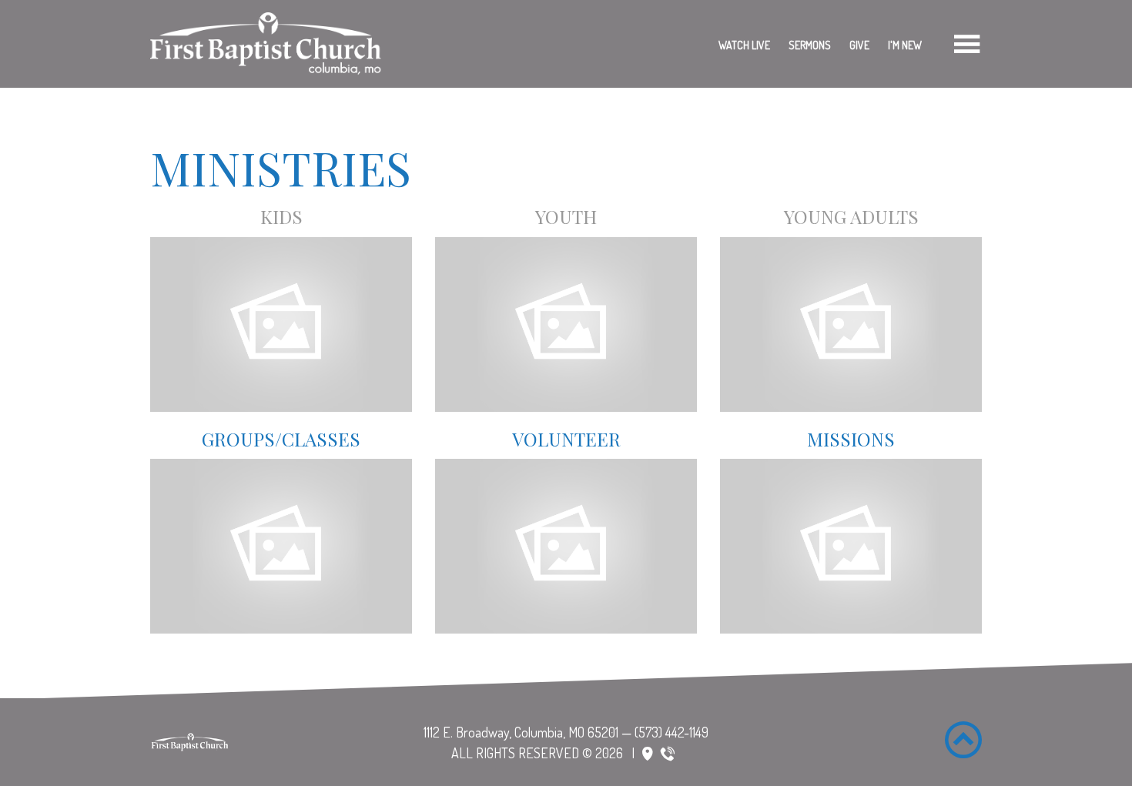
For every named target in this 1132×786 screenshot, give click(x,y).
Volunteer (566, 438)
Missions (851, 438)
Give (859, 45)
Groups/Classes (281, 438)
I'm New (905, 45)
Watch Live (744, 45)
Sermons (810, 45)
